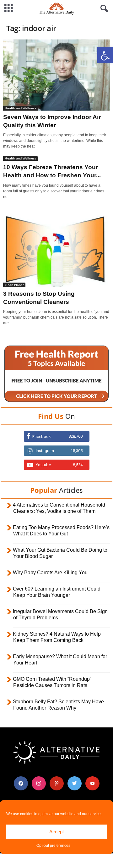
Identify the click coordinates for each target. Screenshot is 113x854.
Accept (56, 831)
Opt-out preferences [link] (53, 845)
